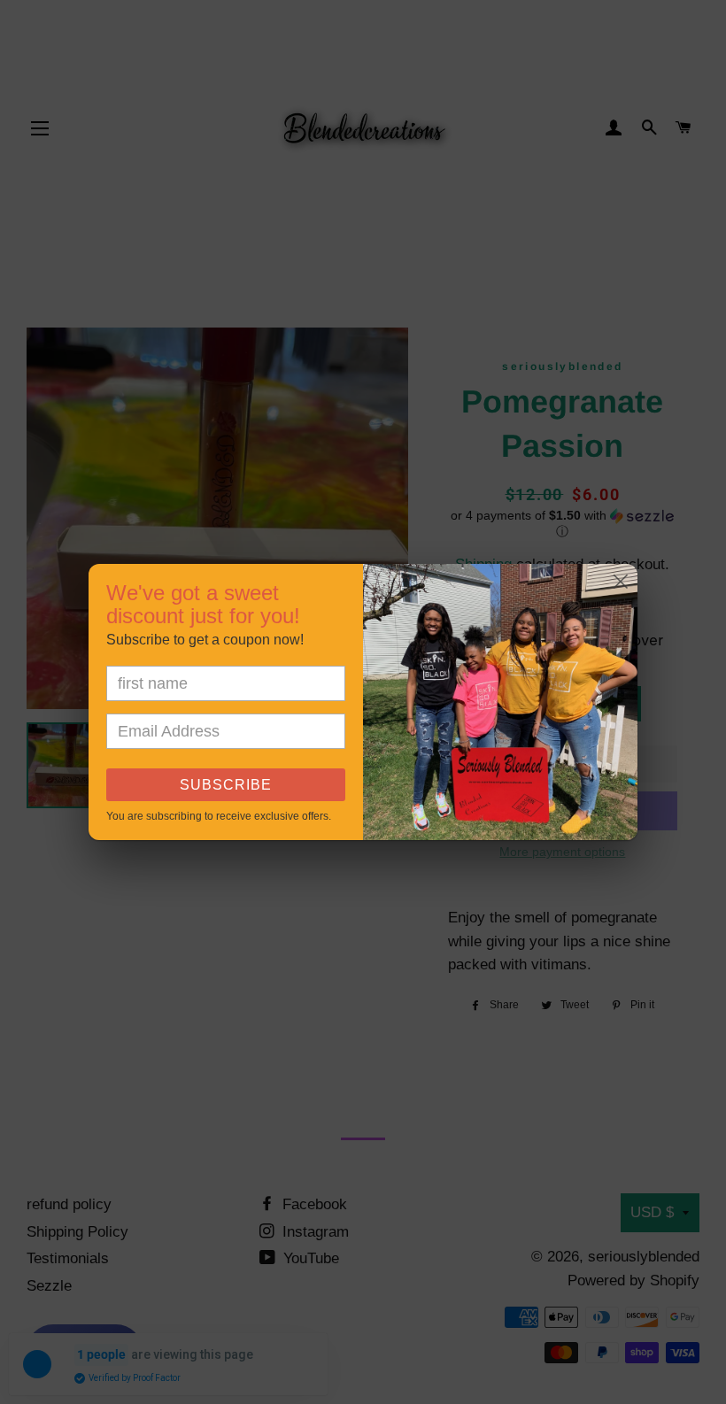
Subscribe (226, 784)
